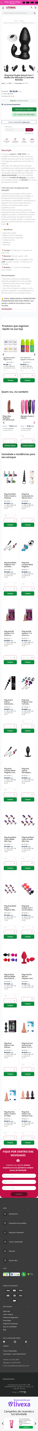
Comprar (26, 1427)
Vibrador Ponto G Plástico (27, 417)
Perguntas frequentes (10, 1324)
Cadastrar (19, 1194)
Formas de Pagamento (10, 1317)
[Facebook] (4, 1342)
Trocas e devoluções (16, 1242)
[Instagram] (15, 1342)
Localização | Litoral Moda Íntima (14, 1354)
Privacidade (7, 1320)
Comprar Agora (10, 445)
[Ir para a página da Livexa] (19, 1403)
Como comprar (8, 1314)
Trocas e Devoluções (10, 1351)
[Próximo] (34, 354)
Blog (4, 1330)
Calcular (29, 130)
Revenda (12, 1251)
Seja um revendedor (10, 1327)
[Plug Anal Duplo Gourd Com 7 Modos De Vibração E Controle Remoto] (6, 68)
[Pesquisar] (34, 13)
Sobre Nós (6, 1311)
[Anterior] (4, 354)
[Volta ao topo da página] (33, 1200)
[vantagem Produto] (19, 141)
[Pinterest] (26, 1342)
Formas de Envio (8, 1379)
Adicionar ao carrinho (24, 109)
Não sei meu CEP (29, 133)
